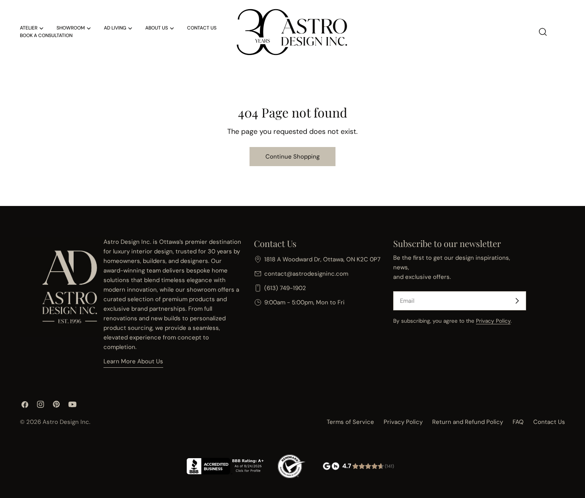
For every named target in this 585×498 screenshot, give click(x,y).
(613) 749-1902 (285, 288)
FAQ (518, 422)
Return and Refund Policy (467, 422)
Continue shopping (292, 157)
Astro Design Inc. (66, 422)
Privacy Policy (493, 321)
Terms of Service (350, 422)
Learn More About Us (133, 361)
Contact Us (549, 422)
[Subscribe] (517, 300)
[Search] (543, 32)
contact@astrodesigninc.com (306, 274)
